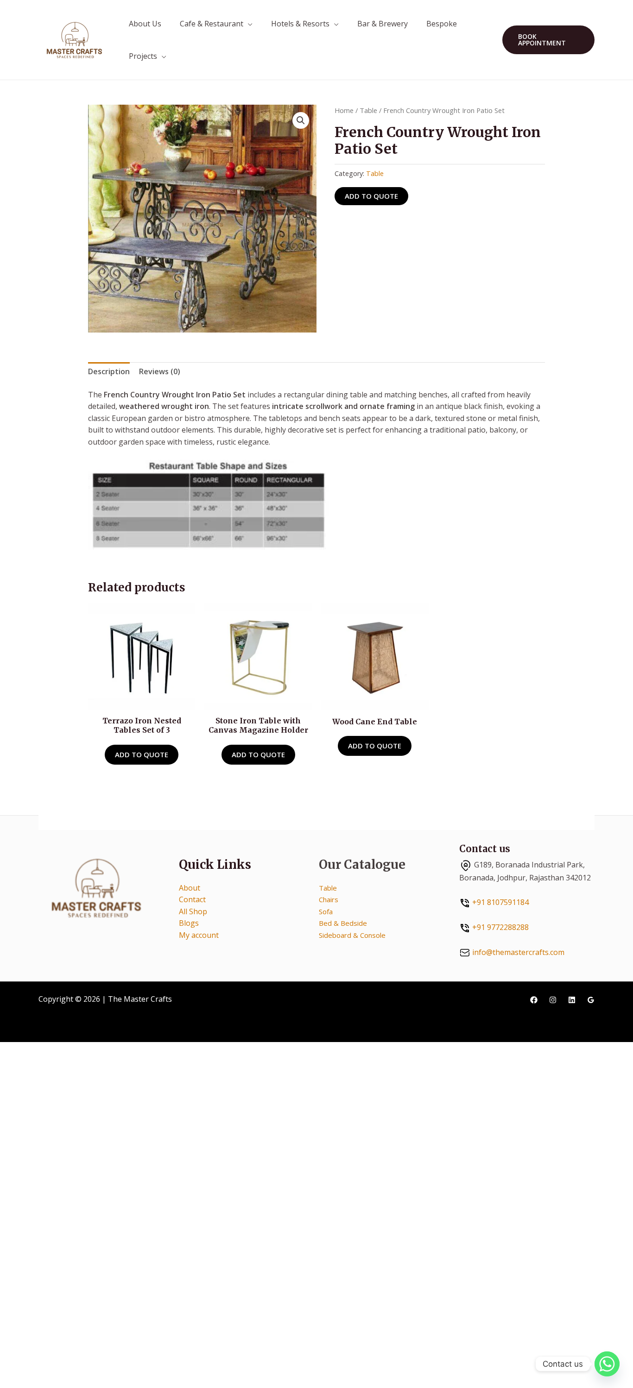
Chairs (328, 899)
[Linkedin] (572, 1000)
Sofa (326, 911)
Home (344, 110)
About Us (145, 24)
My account (199, 935)
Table (368, 110)
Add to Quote (371, 196)
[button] (548, 39)
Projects (143, 56)
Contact (192, 899)
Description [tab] (109, 371)
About (189, 888)
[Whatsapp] (607, 1363)
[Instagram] (553, 1000)
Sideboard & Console (352, 935)
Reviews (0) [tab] (159, 371)
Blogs (189, 923)
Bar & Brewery (382, 24)
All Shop (193, 911)
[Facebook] (534, 1000)
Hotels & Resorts (300, 24)
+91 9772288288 (500, 927)
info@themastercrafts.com (518, 952)
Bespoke (441, 24)
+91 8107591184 (500, 902)
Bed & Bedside (343, 923)
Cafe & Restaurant (211, 24)
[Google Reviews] (591, 1000)
